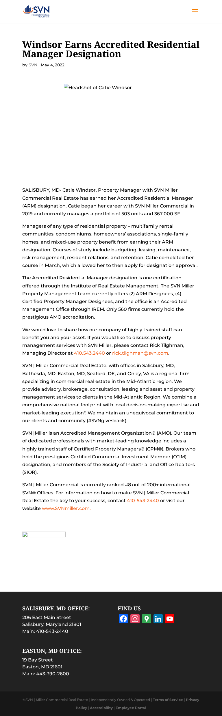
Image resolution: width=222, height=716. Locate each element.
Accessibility (101, 708)
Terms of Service (168, 700)
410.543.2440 (89, 353)
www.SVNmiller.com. (66, 508)
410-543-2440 (143, 500)
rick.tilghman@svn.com (140, 353)
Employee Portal (131, 708)
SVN (33, 65)
